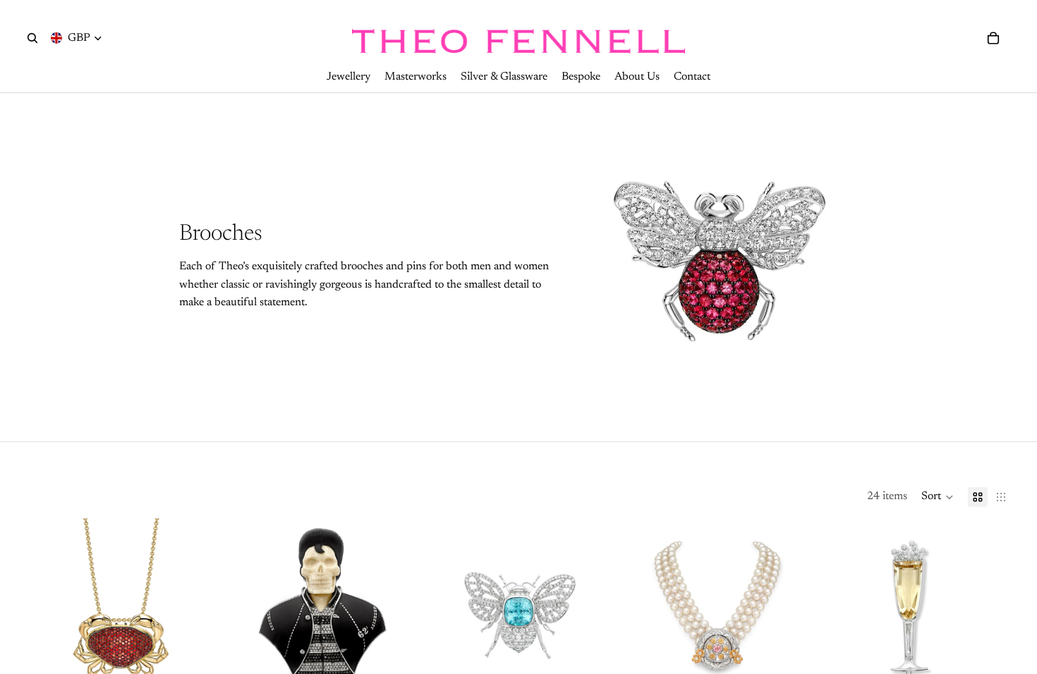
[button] (937, 497)
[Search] (32, 38)
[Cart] (993, 38)
